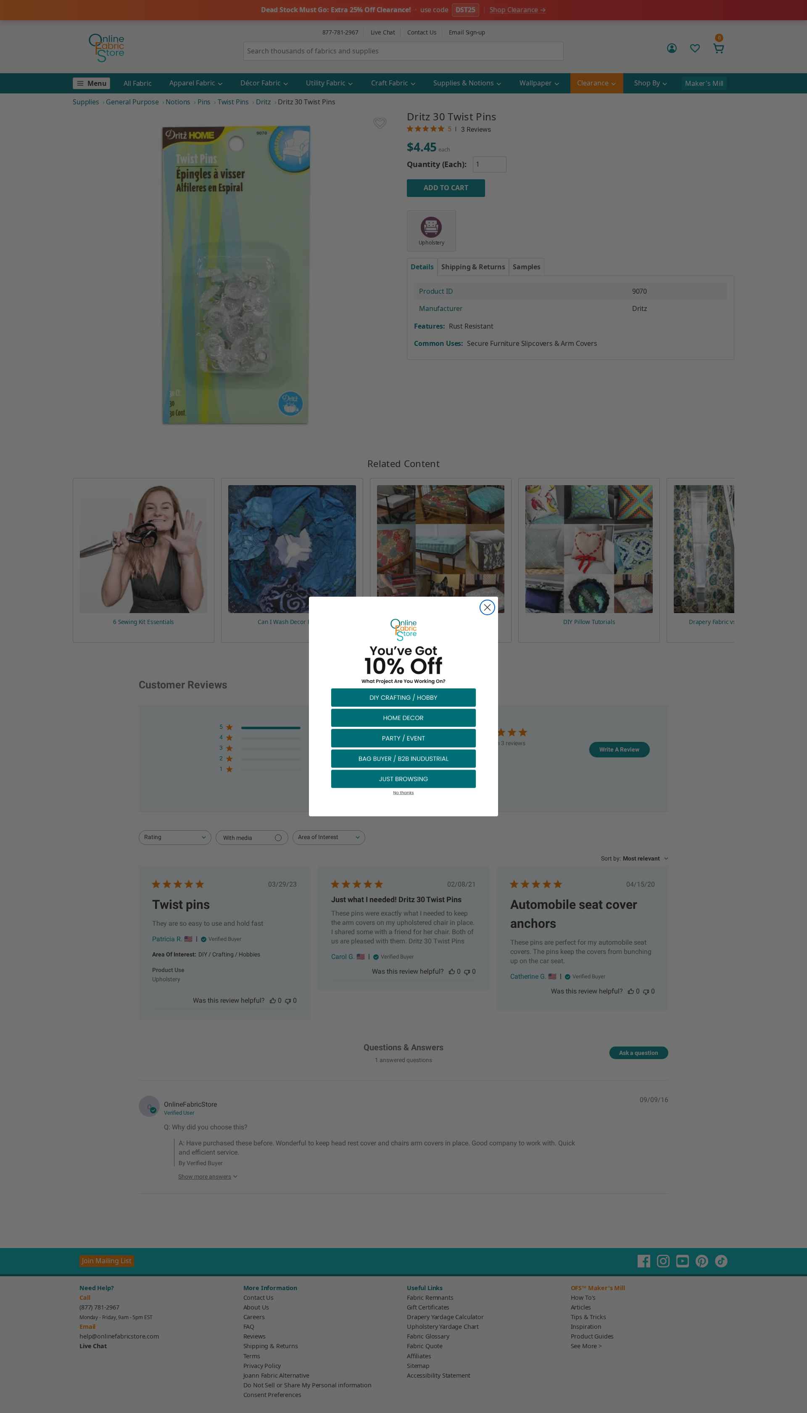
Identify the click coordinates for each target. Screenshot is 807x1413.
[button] (403, 697)
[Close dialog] (487, 607)
